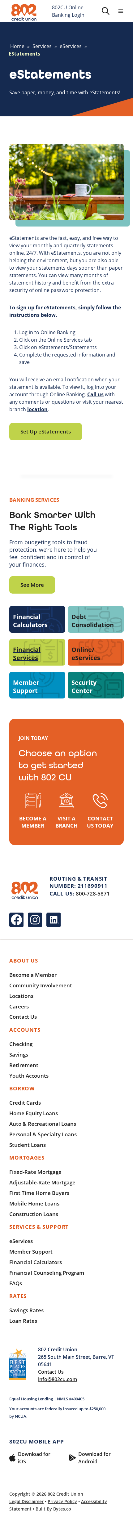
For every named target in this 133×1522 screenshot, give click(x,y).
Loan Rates (23, 1320)
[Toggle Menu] (121, 11)
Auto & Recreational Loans (42, 1123)
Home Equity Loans (33, 1113)
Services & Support (39, 1226)
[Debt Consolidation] (96, 619)
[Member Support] (37, 685)
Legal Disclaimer (26, 1501)
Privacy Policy (62, 1501)
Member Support (31, 1251)
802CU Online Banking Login (68, 11)
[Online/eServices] (96, 652)
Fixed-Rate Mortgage (35, 1171)
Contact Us (23, 1016)
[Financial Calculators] (37, 619)
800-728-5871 (93, 893)
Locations (21, 995)
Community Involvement (40, 985)
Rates (18, 1296)
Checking (20, 1044)
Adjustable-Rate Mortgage (42, 1182)
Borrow (22, 1088)
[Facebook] (16, 920)
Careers (19, 1006)
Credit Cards (25, 1102)
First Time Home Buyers (39, 1192)
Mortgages (27, 1157)
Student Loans (27, 1144)
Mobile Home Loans (34, 1203)
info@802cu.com (57, 1379)
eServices (71, 46)
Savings (18, 1054)
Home (17, 46)
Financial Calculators (35, 1262)
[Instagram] (35, 920)
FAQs (15, 1283)
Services (42, 46)
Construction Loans (33, 1214)
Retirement (23, 1065)
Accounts (25, 1029)
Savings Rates (26, 1310)
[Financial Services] (37, 652)
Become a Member (33, 974)
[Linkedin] (53, 920)
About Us (23, 960)
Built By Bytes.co (53, 1509)
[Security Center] (96, 685)
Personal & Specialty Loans (43, 1134)
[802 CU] (24, 12)
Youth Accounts (29, 1075)
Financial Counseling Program (46, 1272)
